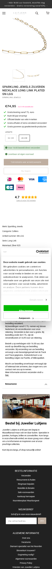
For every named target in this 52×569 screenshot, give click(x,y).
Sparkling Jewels (11, 97)
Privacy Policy (26, 563)
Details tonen (36, 300)
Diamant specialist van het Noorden (26, 546)
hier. (7, 375)
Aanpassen (24, 318)
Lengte (8, 132)
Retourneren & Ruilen (26, 480)
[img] (36, 13)
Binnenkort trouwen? (26, 550)
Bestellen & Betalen (26, 488)
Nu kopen (26, 171)
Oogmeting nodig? (26, 554)
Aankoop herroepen (26, 496)
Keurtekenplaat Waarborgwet (26, 500)
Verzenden (26, 475)
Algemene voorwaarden (26, 559)
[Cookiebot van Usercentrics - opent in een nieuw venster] (37, 252)
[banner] (20, 13)
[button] (26, 384)
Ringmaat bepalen (26, 484)
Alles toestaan (26, 310)
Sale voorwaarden (26, 492)
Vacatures (26, 542)
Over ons (26, 538)
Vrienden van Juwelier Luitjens (26, 567)
